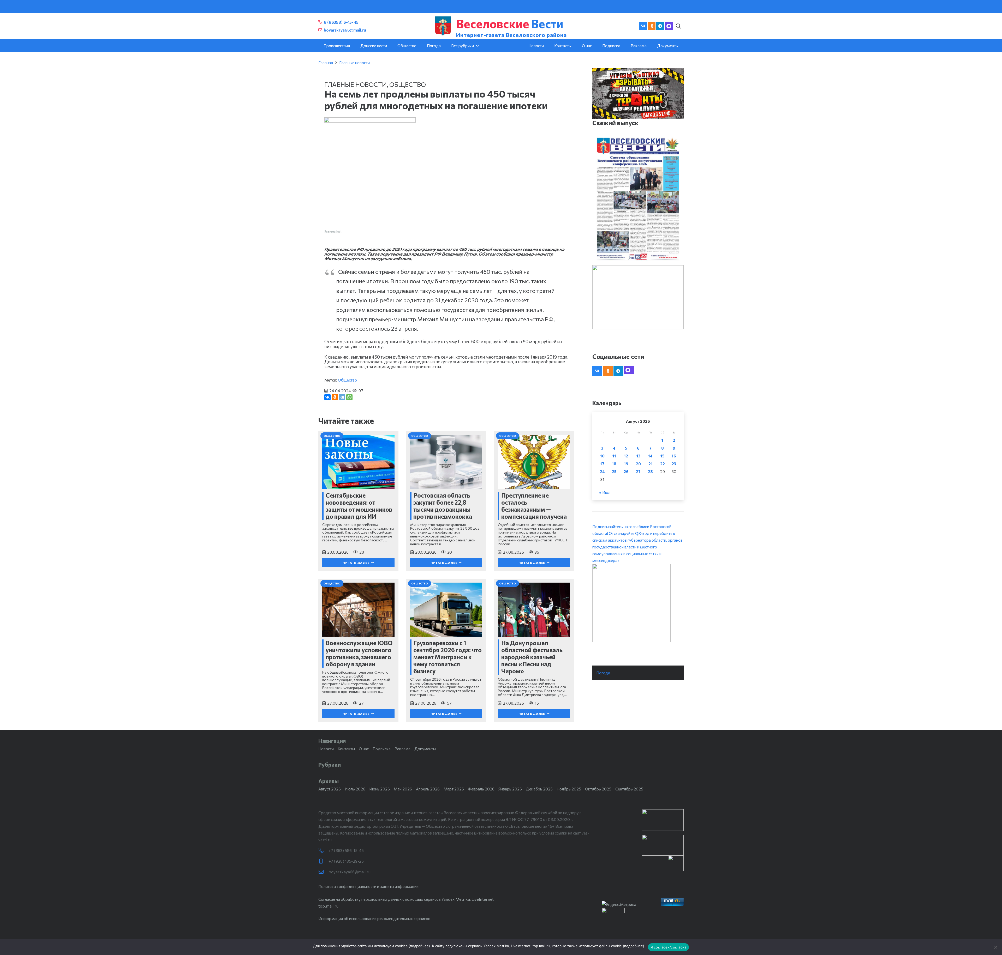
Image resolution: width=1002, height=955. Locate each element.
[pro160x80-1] (663, 845)
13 (638, 456)
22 (662, 463)
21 (650, 463)
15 (662, 456)
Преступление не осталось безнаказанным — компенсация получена (534, 506)
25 (614, 471)
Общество (407, 84)
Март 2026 (454, 789)
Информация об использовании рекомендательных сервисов (374, 918)
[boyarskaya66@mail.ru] (323, 871)
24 (602, 471)
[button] (678, 26)
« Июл (604, 492)
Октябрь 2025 (598, 789)
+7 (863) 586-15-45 (346, 850)
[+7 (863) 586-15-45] (323, 850)
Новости (326, 748)
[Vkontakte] (643, 26)
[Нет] (995, 947)
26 (626, 471)
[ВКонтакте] (327, 397)
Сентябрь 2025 (629, 789)
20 (638, 463)
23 (674, 463)
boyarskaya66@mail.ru (350, 871)
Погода (603, 672)
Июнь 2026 (379, 789)
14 (650, 456)
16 (674, 456)
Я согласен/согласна (669, 947)
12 (626, 456)
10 (602, 456)
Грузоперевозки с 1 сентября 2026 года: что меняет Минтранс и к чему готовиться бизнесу (447, 657)
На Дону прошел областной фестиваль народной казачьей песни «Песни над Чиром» (532, 657)
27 (638, 471)
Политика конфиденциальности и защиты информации (368, 886)
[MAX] (669, 26)
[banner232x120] (663, 820)
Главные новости (354, 62)
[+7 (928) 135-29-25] (323, 861)
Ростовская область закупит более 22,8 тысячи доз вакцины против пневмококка (442, 506)
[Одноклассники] (335, 397)
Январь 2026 (510, 789)
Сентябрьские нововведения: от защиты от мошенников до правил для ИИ (359, 506)
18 (614, 463)
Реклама (402, 748)
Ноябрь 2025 (569, 789)
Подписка (382, 748)
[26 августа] (638, 198)
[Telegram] (660, 26)
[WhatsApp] (349, 397)
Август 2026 (329, 789)
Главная (325, 62)
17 (602, 463)
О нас (364, 748)
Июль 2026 (355, 789)
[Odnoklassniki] (651, 26)
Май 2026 (403, 789)
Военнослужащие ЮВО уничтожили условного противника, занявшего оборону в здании (359, 653)
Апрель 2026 (428, 789)
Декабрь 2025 (539, 789)
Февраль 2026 (481, 789)
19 (626, 463)
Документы (425, 748)
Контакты (346, 748)
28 (650, 471)
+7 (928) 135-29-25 (346, 861)
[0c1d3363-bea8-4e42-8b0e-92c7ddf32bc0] (638, 603)
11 (614, 456)
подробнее (419, 946)
